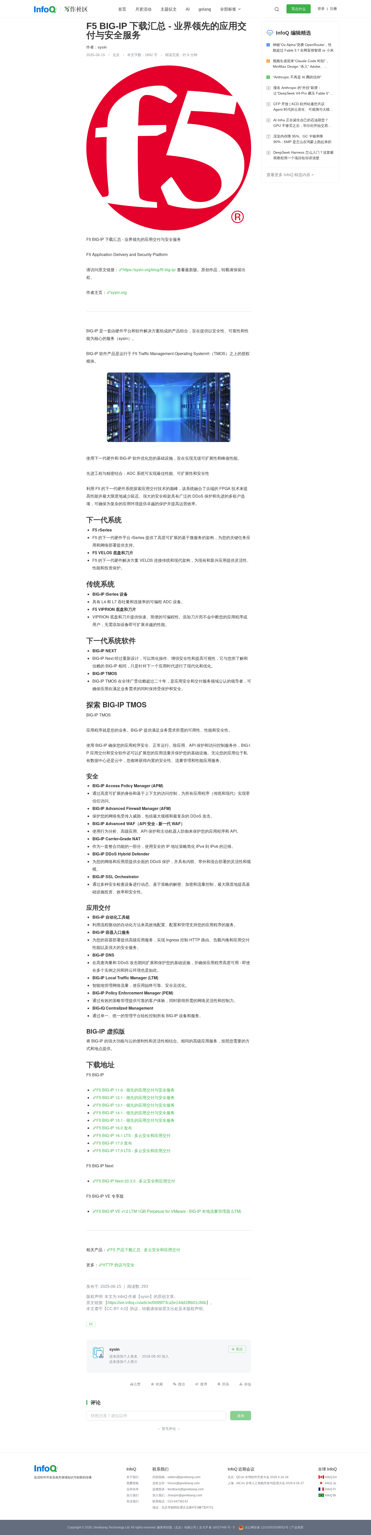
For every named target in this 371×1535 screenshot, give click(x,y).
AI (188, 9)
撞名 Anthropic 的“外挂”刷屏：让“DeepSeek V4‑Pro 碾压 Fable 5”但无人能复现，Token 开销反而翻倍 (303, 91)
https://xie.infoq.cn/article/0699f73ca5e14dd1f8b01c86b (157, 1302)
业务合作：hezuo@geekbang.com (176, 1483)
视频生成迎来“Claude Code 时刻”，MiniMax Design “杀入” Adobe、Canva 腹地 (301, 64)
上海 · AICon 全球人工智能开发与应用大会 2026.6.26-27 (266, 1483)
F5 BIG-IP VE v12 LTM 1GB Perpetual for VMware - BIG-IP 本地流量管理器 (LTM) (168, 1211)
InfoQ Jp (330, 1483)
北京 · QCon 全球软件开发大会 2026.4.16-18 (258, 1477)
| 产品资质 (296, 1527)
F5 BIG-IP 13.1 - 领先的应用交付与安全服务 (135, 1105)
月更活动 (143, 9)
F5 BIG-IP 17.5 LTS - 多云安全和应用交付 (133, 1150)
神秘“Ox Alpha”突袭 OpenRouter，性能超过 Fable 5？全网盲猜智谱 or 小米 (303, 47)
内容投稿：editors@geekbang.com (176, 1477)
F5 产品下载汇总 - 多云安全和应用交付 (145, 1249)
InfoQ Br (330, 1495)
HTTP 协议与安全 (118, 1265)
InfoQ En (331, 1477)
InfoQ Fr (330, 1489)
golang (205, 9)
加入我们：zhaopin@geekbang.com (177, 1495)
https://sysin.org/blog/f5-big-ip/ (149, 269)
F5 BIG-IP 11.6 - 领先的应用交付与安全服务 (135, 1090)
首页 (122, 9)
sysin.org (119, 292)
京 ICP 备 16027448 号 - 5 (217, 1527)
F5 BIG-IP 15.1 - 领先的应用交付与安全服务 (135, 1120)
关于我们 (132, 1477)
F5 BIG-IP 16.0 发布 (114, 1128)
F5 (91, 1324)
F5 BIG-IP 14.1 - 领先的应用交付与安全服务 (135, 1112)
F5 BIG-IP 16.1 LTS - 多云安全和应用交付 (133, 1135)
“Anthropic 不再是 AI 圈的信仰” (297, 77)
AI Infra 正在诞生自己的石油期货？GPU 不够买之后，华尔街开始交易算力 (302, 123)
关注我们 (132, 1501)
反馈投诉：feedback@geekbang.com (178, 1489)
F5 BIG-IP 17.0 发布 (114, 1143)
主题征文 (169, 9)
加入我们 (132, 1495)
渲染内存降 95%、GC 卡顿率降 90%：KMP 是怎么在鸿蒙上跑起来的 (302, 139)
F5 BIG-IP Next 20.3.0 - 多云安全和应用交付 (135, 1181)
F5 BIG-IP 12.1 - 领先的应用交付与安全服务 (135, 1097)
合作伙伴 (132, 1489)
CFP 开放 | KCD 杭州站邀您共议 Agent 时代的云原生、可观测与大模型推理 (303, 107)
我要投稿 (132, 1483)
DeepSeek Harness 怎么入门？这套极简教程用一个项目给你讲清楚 (303, 155)
